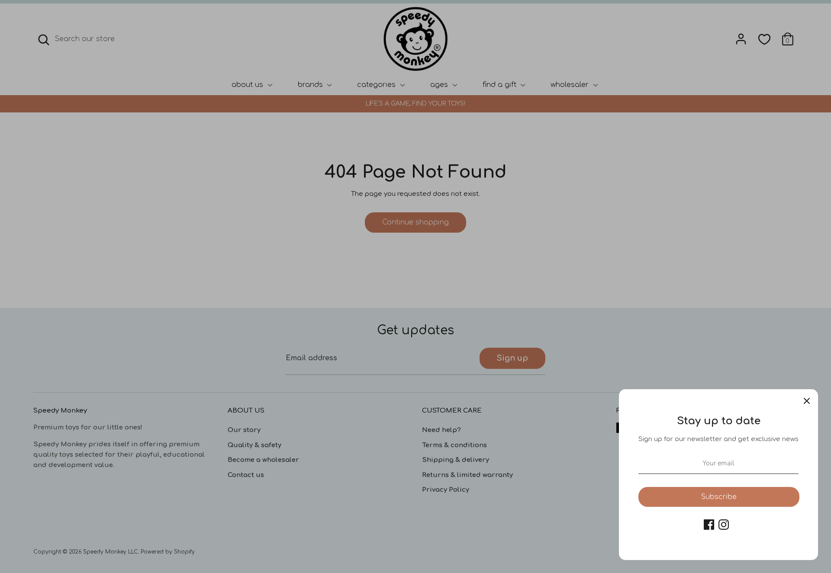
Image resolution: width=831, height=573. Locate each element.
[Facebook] (709, 524)
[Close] (806, 400)
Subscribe (719, 497)
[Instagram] (723, 524)
